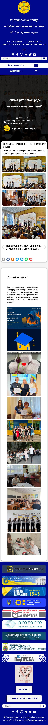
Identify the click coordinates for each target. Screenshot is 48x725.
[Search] (44, 58)
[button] (36, 65)
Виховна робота (13, 121)
